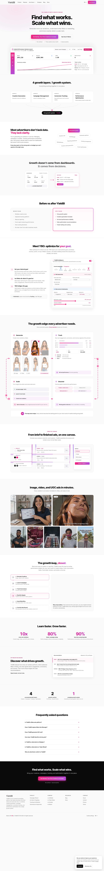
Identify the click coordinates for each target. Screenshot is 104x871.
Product (19, 2)
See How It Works (66, 36)
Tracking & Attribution (35, 802)
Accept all (80, 866)
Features (25, 2)
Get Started (92, 2)
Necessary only (88, 866)
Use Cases (31, 2)
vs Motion (50, 804)
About (84, 798)
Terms (84, 804)
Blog (44, 2)
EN (84, 2)
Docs (48, 2)
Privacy (84, 802)
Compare (39, 2)
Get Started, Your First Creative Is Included (44, 36)
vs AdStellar (50, 798)
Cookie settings (90, 815)
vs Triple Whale (51, 800)
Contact (85, 800)
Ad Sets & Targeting (34, 800)
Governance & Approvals (36, 804)
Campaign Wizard (34, 798)
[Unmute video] (49, 524)
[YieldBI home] (11, 2)
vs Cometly (50, 802)
